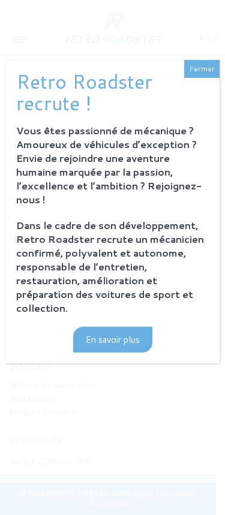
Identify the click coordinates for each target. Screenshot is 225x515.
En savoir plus (113, 339)
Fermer (202, 69)
